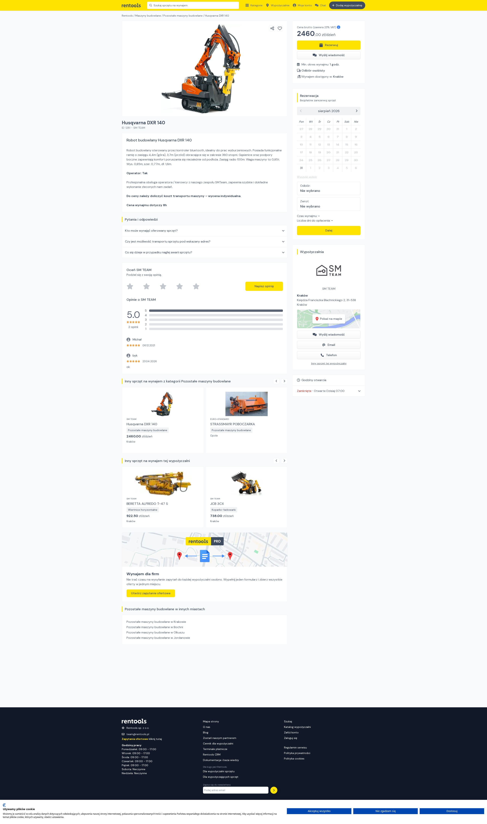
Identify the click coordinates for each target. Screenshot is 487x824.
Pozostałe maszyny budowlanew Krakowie (156, 622)
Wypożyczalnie (280, 5)
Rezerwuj (331, 45)
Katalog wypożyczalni (297, 727)
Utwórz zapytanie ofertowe (150, 593)
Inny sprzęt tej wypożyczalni (328, 363)
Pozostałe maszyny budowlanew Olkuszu (156, 632)
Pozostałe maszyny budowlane (183, 15)
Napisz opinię (264, 286)
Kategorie (257, 5)
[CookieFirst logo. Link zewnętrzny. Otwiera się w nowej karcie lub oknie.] (4, 805)
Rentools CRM (211, 754)
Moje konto (305, 5)
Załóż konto (291, 732)
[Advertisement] (205, 676)
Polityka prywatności (297, 753)
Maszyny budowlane (148, 15)
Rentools (127, 15)
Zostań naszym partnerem (219, 738)
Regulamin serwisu (295, 747)
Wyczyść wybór (307, 177)
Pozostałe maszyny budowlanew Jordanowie (158, 638)
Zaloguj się (290, 738)
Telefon (331, 355)
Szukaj (288, 721)
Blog (205, 732)
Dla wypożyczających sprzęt (220, 777)
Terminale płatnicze (215, 749)
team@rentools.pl (138, 734)
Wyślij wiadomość (332, 55)
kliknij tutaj (142, 739)
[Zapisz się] (273, 790)
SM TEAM (328, 289)
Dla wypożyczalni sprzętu (219, 771)
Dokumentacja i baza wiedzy (221, 760)
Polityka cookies (294, 758)
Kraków (338, 77)
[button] (328, 390)
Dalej (328, 230)
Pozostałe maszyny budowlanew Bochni (155, 627)
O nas (206, 727)
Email (331, 345)
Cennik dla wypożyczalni (218, 743)
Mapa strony (211, 721)
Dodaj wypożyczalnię (349, 5)
